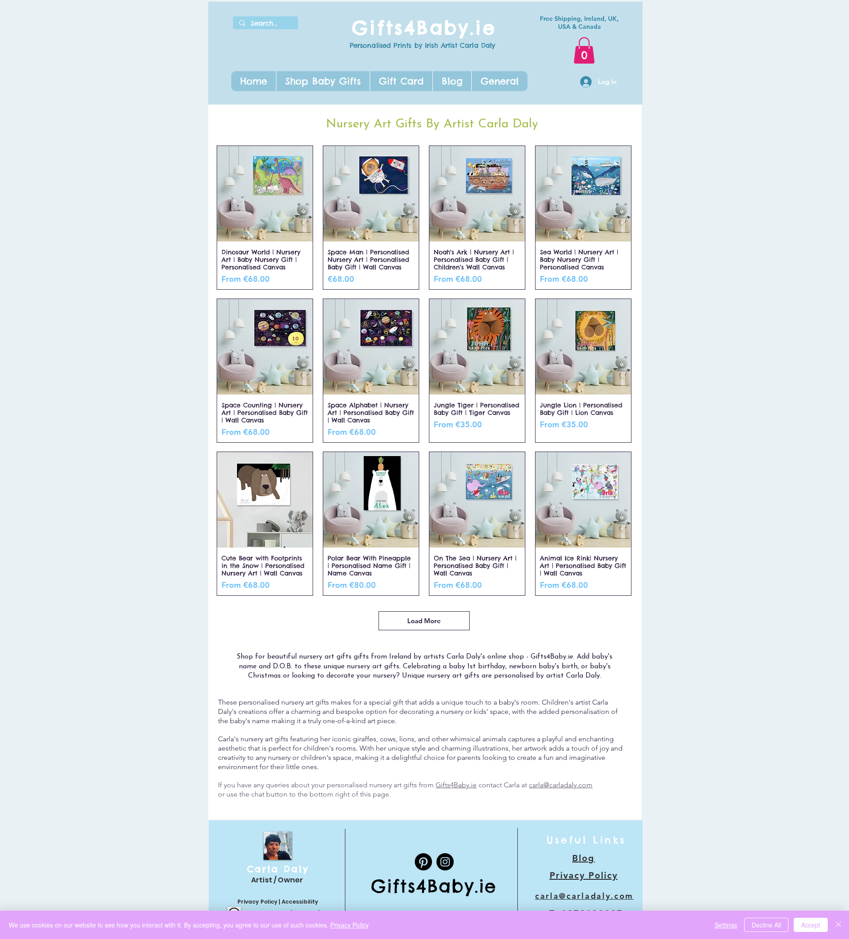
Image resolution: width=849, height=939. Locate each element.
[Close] (838, 925)
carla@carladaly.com (561, 785)
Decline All (766, 924)
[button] (323, 81)
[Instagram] (445, 861)
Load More (424, 621)
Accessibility (300, 901)
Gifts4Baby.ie (424, 27)
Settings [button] (726, 924)
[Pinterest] (423, 861)
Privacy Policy (257, 901)
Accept (810, 924)
